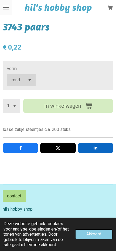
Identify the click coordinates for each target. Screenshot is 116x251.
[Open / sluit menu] (6, 7)
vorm (12, 68)
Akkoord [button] (93, 234)
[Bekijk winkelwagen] (110, 7)
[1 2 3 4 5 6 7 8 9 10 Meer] (11, 106)
